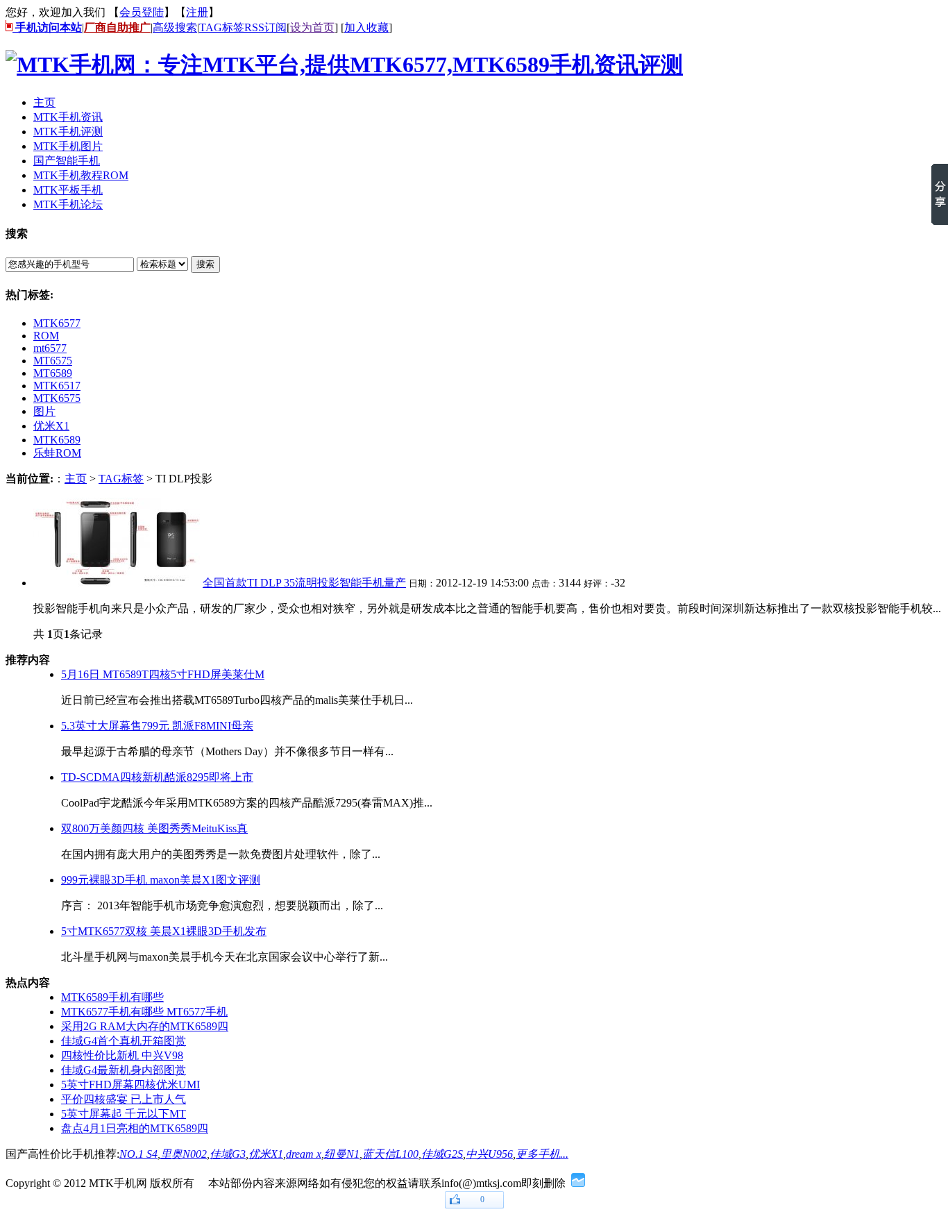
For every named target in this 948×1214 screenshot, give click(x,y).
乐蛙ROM (57, 453)
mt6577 (50, 348)
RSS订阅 (265, 27)
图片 (44, 411)
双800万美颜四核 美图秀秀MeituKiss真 (154, 828)
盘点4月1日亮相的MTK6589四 (134, 1128)
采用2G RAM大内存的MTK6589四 (144, 1026)
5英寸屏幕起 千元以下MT (123, 1114)
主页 (76, 478)
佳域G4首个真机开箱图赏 (123, 1041)
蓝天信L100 (390, 1154)
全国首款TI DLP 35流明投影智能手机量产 (304, 583)
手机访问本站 (47, 27)
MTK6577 (57, 323)
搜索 (205, 264)
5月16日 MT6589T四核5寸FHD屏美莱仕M (162, 674)
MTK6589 (57, 440)
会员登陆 (141, 12)
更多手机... (542, 1154)
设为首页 (312, 27)
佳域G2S (442, 1154)
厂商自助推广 (117, 27)
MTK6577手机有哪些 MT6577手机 (144, 1012)
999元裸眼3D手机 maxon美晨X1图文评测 (160, 880)
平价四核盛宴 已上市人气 (123, 1099)
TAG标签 (221, 27)
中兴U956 (489, 1154)
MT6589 (52, 373)
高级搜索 (175, 27)
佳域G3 (228, 1154)
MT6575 (52, 360)
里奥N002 (183, 1154)
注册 (197, 12)
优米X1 (51, 426)
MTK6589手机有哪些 (112, 997)
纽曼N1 (341, 1154)
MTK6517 (57, 385)
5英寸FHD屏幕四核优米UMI (130, 1084)
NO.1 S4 (138, 1154)
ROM (46, 336)
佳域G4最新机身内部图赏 (123, 1070)
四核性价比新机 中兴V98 (122, 1055)
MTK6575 (57, 398)
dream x (303, 1154)
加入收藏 (366, 27)
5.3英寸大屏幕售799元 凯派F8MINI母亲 (157, 726)
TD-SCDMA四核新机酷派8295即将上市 (157, 777)
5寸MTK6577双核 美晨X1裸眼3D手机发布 (163, 931)
